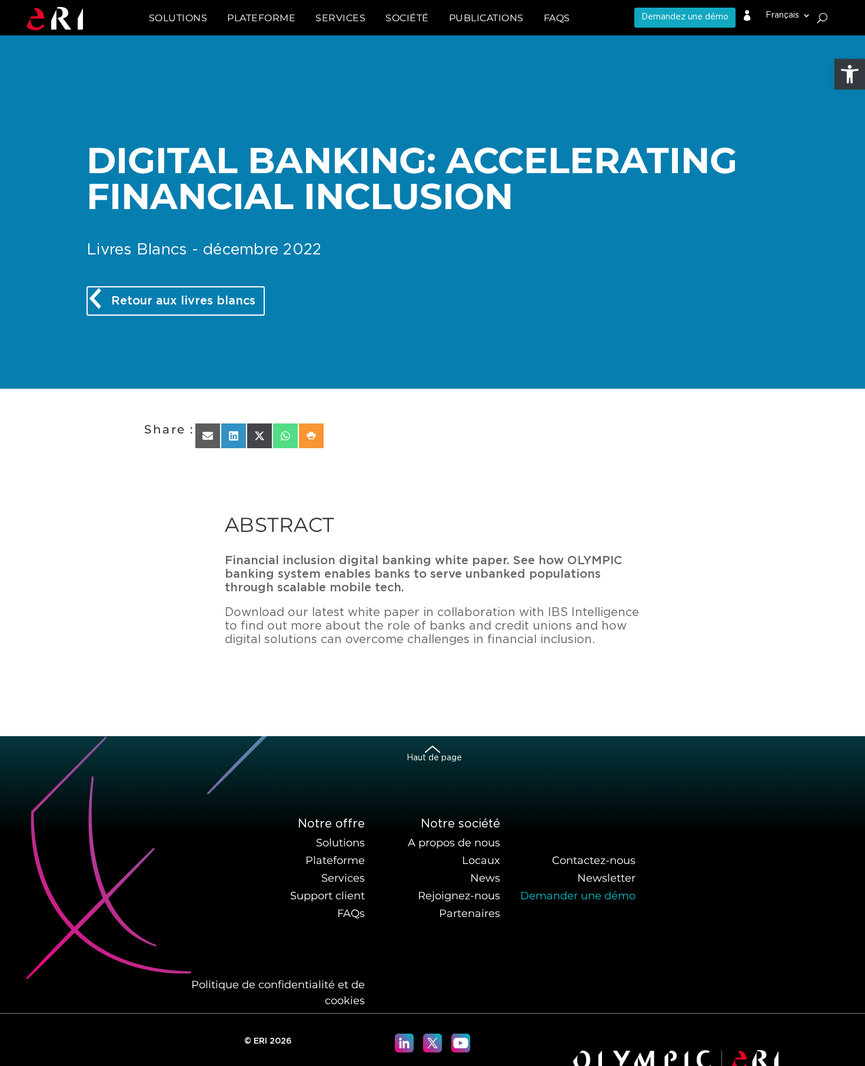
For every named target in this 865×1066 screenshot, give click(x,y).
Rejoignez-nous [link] (459, 895)
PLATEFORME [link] (261, 18)
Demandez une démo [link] (684, 17)
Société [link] (407, 18)
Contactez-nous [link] (594, 860)
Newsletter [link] (606, 878)
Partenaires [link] (469, 913)
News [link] (485, 878)
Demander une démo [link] (578, 895)
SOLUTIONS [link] (178, 18)
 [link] (747, 16)
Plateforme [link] (335, 860)
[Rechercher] (822, 18)
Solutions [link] (340, 842)
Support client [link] (327, 895)
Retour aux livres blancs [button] (183, 301)
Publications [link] (486, 18)
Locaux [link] (481, 860)
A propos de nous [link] (454, 842)
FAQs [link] (557, 18)
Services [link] (343, 878)
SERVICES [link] (340, 18)
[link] (849, 74)
